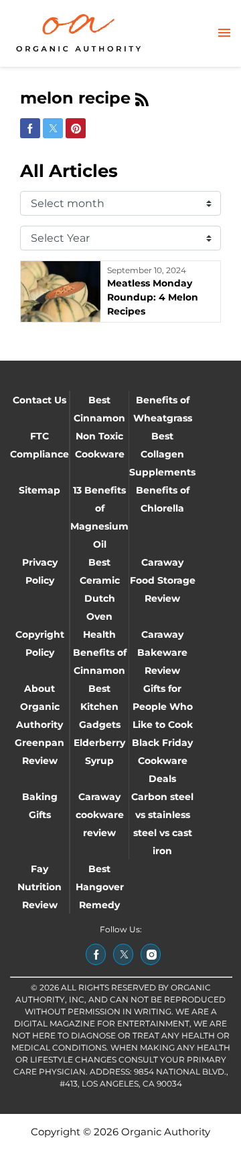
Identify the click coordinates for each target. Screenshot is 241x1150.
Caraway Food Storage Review (162, 580)
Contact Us (39, 400)
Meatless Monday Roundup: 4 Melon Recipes (152, 297)
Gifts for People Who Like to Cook (163, 707)
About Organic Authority (39, 707)
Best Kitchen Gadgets (99, 707)
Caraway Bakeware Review (162, 652)
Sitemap (39, 490)
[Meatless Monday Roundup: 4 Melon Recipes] (60, 291)
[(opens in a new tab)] (96, 954)
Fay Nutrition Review (39, 887)
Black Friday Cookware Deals (162, 761)
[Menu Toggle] (224, 33)
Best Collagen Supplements (162, 454)
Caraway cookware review (100, 815)
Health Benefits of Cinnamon (100, 652)
